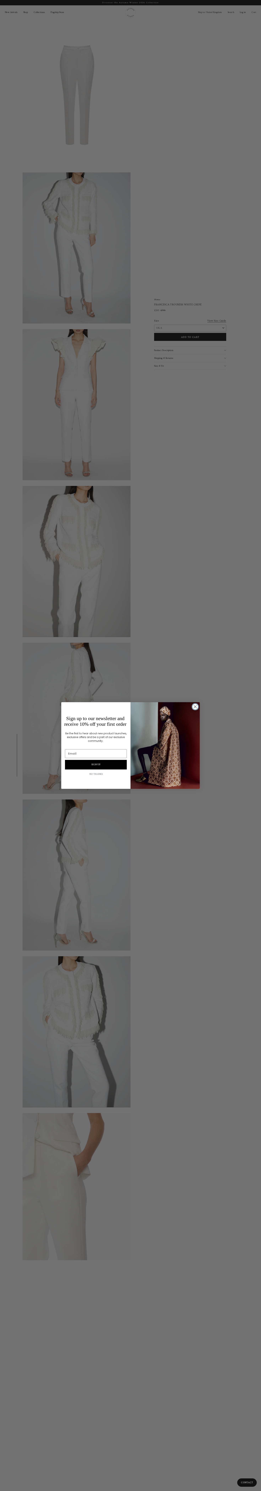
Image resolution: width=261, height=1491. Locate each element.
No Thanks (96, 774)
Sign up (95, 764)
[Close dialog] (195, 707)
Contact (247, 1482)
